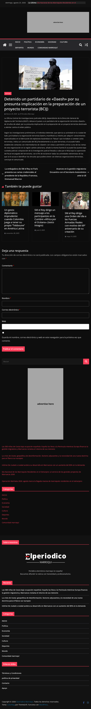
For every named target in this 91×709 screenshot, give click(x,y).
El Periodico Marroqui (27, 114)
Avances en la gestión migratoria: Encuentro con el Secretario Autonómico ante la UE (68, 172)
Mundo (30, 48)
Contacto (5, 683)
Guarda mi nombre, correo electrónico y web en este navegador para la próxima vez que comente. (41, 339)
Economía (39, 42)
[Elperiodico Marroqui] (5, 45)
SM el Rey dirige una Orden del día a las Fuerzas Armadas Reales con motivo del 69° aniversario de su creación (75, 222)
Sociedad (52, 42)
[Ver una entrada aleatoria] (86, 45)
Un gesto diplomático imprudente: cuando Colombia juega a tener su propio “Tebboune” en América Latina (14, 219)
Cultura (63, 42)
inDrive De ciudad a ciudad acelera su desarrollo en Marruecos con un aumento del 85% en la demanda (43, 465)
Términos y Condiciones (11, 673)
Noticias (8, 93)
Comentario (8, 265)
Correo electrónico (11, 309)
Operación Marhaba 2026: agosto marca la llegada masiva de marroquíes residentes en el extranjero (42, 481)
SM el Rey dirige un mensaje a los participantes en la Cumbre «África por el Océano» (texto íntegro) (45, 217)
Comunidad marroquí (47, 48)
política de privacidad (10, 678)
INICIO (17, 42)
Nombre (6, 298)
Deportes (19, 48)
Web (4, 321)
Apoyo (4, 688)
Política (27, 42)
